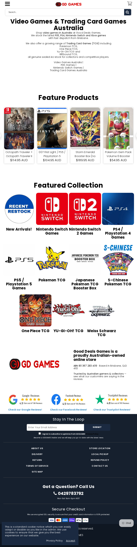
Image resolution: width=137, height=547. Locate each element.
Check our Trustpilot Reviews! (111, 409)
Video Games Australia (68, 62)
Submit (97, 427)
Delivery (37, 454)
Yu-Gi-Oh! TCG (66, 51)
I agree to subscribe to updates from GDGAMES (70, 434)
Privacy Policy (92, 434)
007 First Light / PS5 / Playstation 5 (52, 154)
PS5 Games (68, 65)
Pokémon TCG (68, 46)
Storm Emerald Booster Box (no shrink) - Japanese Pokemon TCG (85, 154)
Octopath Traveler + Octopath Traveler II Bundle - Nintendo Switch (19, 154)
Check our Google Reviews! (25, 409)
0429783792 (71, 493)
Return (37, 460)
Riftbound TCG (68, 54)
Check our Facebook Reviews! (68, 409)
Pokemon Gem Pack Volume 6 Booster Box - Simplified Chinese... (118, 154)
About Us (37, 448)
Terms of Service (37, 465)
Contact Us (100, 465)
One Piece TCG (68, 49)
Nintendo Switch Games (67, 67)
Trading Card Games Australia (68, 70)
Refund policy (100, 460)
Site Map (37, 471)
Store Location (99, 448)
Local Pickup (99, 454)
